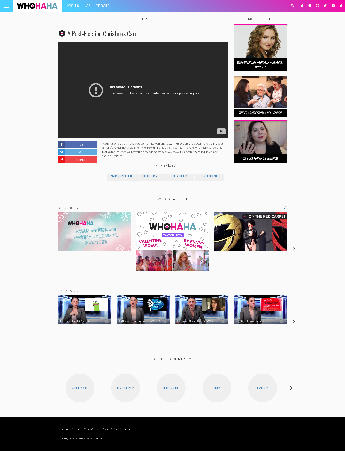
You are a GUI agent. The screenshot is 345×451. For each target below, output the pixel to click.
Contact (76, 429)
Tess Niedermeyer (209, 176)
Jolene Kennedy (180, 176)
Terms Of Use (91, 429)
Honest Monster (171, 388)
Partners (73, 6)
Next (293, 247)
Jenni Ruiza (262, 388)
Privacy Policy (109, 429)
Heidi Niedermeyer (150, 176)
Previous (51, 247)
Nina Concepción (125, 388)
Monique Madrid (80, 388)
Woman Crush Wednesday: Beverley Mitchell (260, 64)
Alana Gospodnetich (121, 176)
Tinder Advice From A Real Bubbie (260, 112)
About (65, 429)
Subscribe (102, 6)
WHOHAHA (37, 6)
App (87, 6)
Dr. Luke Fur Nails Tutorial (260, 158)
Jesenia (217, 388)
